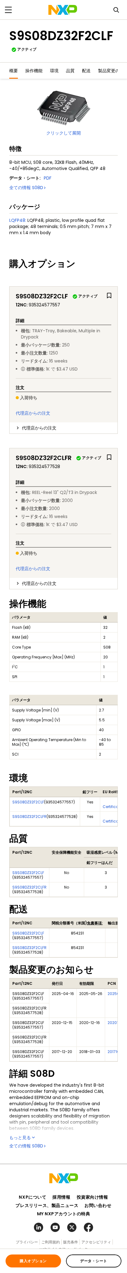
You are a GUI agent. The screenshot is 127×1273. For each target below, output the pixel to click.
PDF (47, 178)
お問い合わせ (97, 1205)
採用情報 (61, 1197)
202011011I (116, 1022)
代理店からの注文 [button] (39, 428)
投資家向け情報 (92, 1197)
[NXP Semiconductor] (62, 9)
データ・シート (93, 1260)
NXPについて (32, 1197)
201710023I (117, 1051)
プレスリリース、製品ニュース (46, 1205)
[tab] (63, 427)
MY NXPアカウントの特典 (63, 1214)
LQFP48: (17, 220)
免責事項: (95, 923)
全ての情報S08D (26, 188)
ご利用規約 (50, 1242)
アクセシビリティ (96, 1242)
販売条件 (70, 1242)
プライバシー (27, 1242)
